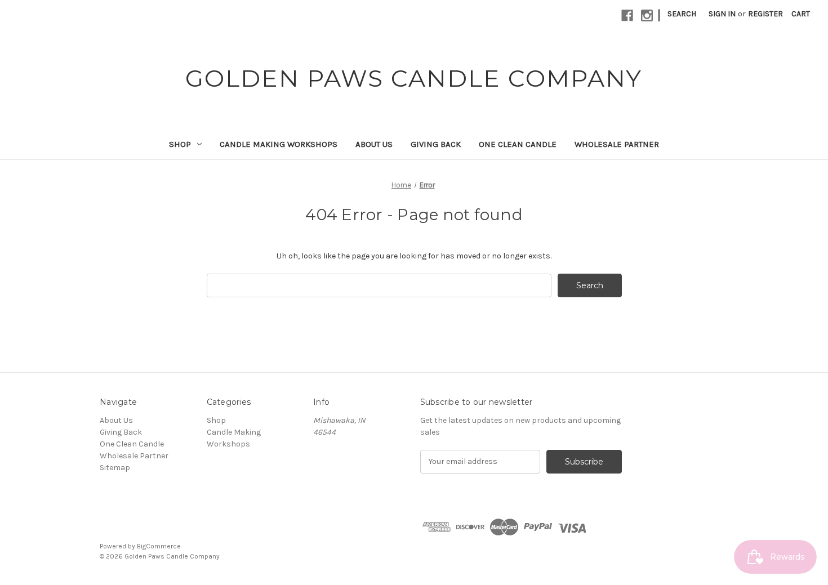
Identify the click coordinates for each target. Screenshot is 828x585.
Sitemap (115, 467)
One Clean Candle (518, 144)
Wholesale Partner (617, 144)
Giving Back (436, 144)
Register (765, 14)
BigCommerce (159, 546)
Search (681, 14)
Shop (180, 144)
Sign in (722, 14)
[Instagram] (647, 15)
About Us (374, 144)
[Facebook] (627, 15)
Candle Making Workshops (278, 144)
